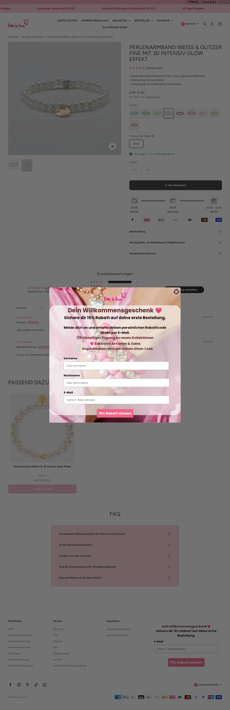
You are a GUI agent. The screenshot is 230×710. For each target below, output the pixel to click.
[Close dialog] (176, 292)
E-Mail (68, 392)
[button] (115, 297)
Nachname (72, 375)
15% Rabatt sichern (115, 413)
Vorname (70, 358)
